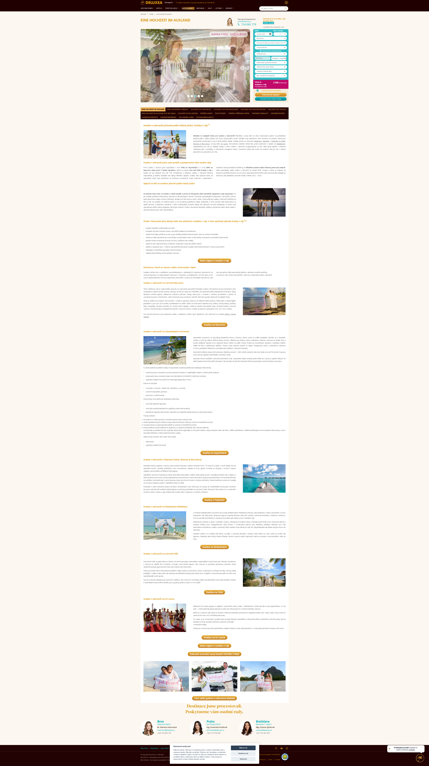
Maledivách (281, 144)
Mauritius (144, 748)
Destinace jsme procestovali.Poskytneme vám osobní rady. (214, 709)
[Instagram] (286, 3)
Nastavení (243, 759)
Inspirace (200, 8)
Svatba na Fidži (214, 592)
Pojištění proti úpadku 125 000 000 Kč (268, 754)
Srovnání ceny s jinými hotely (270, 99)
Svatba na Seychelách (214, 452)
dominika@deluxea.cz (215, 730)
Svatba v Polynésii (214, 499)
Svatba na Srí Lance (214, 637)
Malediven (154, 748)
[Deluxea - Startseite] (151, 3)
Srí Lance (224, 144)
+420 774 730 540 (213, 733)
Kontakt (229, 8)
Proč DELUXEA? (171, 8)
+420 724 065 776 (164, 733)
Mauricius (258, 141)
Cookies (277, 760)
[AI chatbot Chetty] (420, 758)
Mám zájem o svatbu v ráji (214, 260)
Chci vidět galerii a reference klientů (214, 698)
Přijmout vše (243, 748)
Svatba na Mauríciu (214, 324)
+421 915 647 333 (263, 733)
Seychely (266, 141)
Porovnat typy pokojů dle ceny (272, 51)
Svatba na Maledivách (214, 546)
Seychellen (165, 748)
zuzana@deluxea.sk (264, 730)
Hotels (159, 8)
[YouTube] (281, 748)
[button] (271, 38)
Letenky (218, 8)
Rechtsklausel (261, 760)
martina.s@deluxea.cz (166, 730)
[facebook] (276, 748)
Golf (210, 8)
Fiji (214, 144)
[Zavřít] (422, 747)
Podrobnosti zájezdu (270, 95)
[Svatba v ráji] (166, 676)
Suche (270, 760)
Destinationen (146, 8)
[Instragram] (287, 748)
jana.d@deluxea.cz (244, 21)
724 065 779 (248, 24)
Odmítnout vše (243, 753)
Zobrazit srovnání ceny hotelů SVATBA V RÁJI (214, 654)
